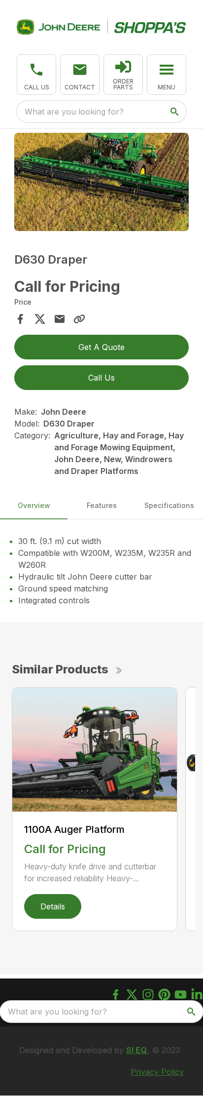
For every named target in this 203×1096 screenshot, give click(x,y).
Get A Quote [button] (101, 347)
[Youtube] (180, 994)
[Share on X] (40, 319)
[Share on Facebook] (20, 319)
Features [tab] (102, 505)
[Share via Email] (60, 319)
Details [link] (52, 906)
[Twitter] (132, 994)
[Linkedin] (197, 994)
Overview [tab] (34, 505)
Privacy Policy (157, 1072)
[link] (123, 74)
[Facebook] (115, 994)
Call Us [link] (101, 378)
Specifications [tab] (169, 505)
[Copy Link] (79, 319)
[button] (36, 74)
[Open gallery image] (101, 182)
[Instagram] (148, 994)
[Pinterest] (164, 994)
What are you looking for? (74, 112)
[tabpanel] (101, 184)
